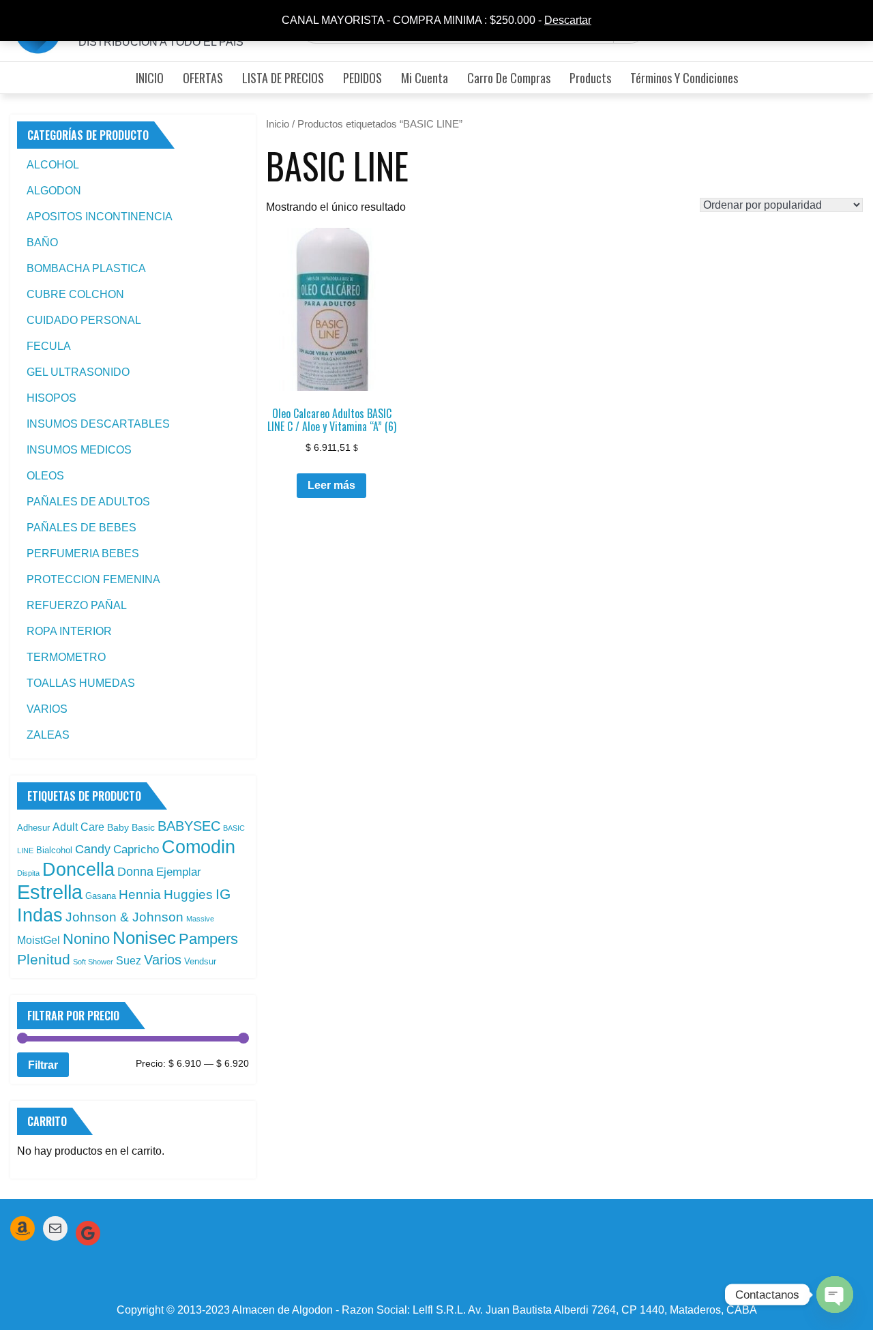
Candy (92, 849)
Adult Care (78, 827)
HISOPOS (51, 398)
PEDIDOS (362, 78)
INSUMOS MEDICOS (79, 450)
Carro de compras (508, 78)
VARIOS (47, 709)
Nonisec (144, 938)
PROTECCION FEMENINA (93, 579)
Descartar (567, 20)
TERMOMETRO (66, 657)
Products (590, 78)
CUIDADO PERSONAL (84, 320)
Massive (200, 919)
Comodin (198, 847)
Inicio (277, 124)
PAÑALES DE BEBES (81, 527)
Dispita (28, 873)
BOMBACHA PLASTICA (86, 268)
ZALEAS (48, 735)
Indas (40, 915)
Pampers (208, 938)
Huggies (188, 894)
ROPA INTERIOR (69, 631)
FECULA (49, 346)
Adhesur (33, 828)
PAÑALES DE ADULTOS (88, 501)
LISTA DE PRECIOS (283, 78)
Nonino (86, 938)
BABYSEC (189, 825)
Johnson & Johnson (124, 917)
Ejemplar (178, 871)
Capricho (136, 849)
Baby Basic (131, 827)
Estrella (50, 892)
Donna (135, 871)
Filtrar (43, 1065)
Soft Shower (93, 962)
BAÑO (42, 242)
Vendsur (200, 961)
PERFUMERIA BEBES (83, 553)
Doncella (78, 869)
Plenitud (43, 959)
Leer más (331, 485)
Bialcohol (54, 850)
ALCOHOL (53, 165)
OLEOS (45, 476)
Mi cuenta (424, 78)
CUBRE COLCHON (75, 294)
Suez (128, 960)
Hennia (140, 894)
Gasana (100, 896)
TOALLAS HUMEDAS (81, 683)
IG (223, 894)
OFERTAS (203, 78)
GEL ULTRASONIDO (78, 372)
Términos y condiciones (684, 78)
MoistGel (38, 940)
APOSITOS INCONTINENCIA (100, 216)
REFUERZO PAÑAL (77, 605)
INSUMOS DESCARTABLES (98, 424)
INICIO (150, 78)
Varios (162, 959)
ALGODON (54, 190)
